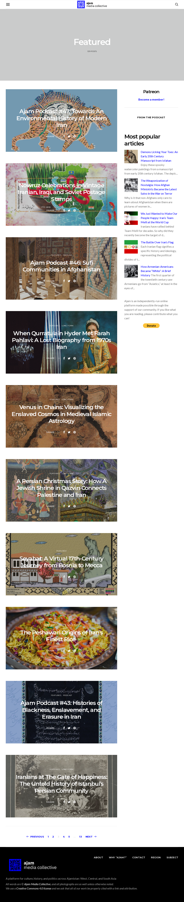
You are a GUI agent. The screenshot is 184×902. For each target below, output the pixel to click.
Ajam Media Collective (37, 884)
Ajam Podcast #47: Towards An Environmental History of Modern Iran (61, 118)
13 (80, 836)
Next (89, 836)
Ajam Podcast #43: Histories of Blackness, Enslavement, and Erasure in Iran (61, 709)
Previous (37, 836)
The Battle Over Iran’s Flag (157, 242)
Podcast (67, 103)
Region (156, 857)
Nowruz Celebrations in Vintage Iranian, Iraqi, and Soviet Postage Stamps (61, 192)
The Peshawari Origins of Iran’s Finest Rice (61, 636)
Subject (172, 857)
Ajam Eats (48, 625)
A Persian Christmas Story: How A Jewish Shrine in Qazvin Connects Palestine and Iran (61, 488)
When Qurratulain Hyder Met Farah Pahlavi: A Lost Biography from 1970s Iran (61, 340)
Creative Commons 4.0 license (33, 888)
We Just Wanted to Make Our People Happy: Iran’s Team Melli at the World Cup (159, 218)
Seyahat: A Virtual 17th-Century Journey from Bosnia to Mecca (61, 562)
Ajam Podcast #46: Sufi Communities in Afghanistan (61, 266)
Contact (138, 857)
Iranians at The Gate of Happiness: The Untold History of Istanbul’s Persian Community (61, 783)
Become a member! (151, 99)
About (98, 857)
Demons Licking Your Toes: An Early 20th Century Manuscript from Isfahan (159, 156)
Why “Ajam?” (117, 857)
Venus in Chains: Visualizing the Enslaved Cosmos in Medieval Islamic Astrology (61, 414)
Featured (56, 103)
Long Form (67, 325)
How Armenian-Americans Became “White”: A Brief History (157, 271)
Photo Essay (67, 177)
